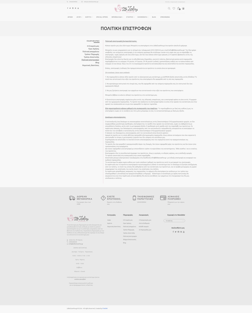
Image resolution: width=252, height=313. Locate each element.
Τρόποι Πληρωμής (91, 54)
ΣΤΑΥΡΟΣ (129, 17)
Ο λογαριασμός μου (145, 220)
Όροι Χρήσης (93, 49)
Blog (154, 17)
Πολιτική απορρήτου (90, 51)
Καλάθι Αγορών (144, 226)
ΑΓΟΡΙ (79, 17)
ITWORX (105, 308)
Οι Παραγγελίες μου (145, 230)
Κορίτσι (109, 223)
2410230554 (73, 242)
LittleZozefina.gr (72, 308)
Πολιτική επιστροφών (90, 60)
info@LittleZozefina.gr (91, 1)
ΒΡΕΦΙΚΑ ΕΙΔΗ (117, 17)
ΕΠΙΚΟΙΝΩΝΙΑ (165, 17)
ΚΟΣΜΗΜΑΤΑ (142, 17)
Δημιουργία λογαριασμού (178, 1)
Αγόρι (109, 220)
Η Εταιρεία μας (93, 46)
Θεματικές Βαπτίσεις (90, 65)
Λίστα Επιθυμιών (144, 223)
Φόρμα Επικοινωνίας (129, 239)
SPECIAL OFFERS (102, 17)
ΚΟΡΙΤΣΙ (88, 17)
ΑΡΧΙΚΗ (70, 17)
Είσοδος (167, 1)
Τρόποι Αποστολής (91, 57)
